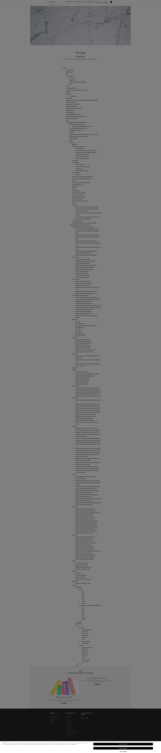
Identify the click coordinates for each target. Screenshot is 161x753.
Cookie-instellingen (123, 751)
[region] (80, 747)
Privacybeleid (74, 744)
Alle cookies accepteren (123, 744)
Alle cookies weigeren (123, 748)
